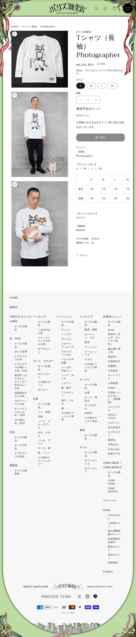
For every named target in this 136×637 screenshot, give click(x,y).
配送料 (88, 70)
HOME (14, 297)
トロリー (66, 383)
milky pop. (114, 449)
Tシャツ (65, 329)
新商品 (14, 307)
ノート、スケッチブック (44, 424)
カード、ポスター (43, 361)
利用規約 (113, 562)
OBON (88, 413)
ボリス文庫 (21, 351)
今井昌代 (113, 370)
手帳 (40, 416)
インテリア (86, 316)
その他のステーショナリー (44, 460)
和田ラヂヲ (114, 453)
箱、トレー (44, 452)
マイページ (109, 500)
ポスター (43, 389)
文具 (35, 398)
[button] (96, 8)
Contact (108, 571)
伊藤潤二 (113, 366)
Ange (111, 329)
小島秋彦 (113, 383)
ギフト (84, 447)
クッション (91, 347)
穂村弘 (111, 440)
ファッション (64, 316)
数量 (78, 93)
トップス (66, 334)
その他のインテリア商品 (91, 367)
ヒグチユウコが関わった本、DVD (21, 367)
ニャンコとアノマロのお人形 (44, 340)
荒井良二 (113, 356)
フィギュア (39, 316)
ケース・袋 (44, 448)
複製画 (14, 465)
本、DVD (15, 338)
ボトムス (66, 339)
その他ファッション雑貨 (67, 416)
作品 (12, 432)
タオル (88, 359)
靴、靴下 (66, 387)
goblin (111, 387)
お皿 (87, 392)
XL (112, 85)
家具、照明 (91, 329)
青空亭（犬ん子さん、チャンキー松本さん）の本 (21, 382)
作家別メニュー (112, 316)
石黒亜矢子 (114, 361)
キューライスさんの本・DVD (21, 412)
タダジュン (114, 422)
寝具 (87, 342)
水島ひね (113, 444)
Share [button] (83, 255)
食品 (82, 429)
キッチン (85, 379)
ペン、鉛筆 (44, 412)
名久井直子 (114, 427)
